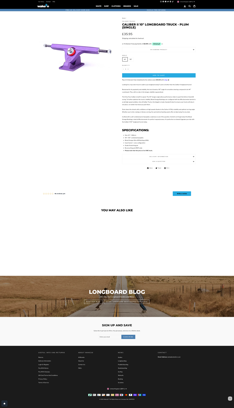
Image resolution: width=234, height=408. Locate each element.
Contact (48, 1)
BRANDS (127, 6)
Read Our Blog (93, 302)
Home (123, 18)
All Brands (81, 357)
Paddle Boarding (123, 364)
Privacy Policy (42, 379)
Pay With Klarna (43, 368)
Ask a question (158, 161)
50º (131, 59)
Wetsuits (120, 375)
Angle (124, 55)
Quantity (126, 65)
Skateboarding (122, 368)
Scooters (121, 382)
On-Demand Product (158, 49)
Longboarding (122, 361)
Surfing (120, 372)
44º (125, 59)
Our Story (41, 1)
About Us (81, 361)
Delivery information (159, 156)
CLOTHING (116, 6)
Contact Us (81, 364)
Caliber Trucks (128, 21)
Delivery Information (44, 361)
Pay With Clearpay (44, 372)
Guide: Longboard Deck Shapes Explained (126, 302)
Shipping (125, 38)
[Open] (4, 403)
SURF (106, 6)
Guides (120, 357)
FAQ (54, 1)
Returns (40, 357)
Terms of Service (43, 382)
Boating (120, 379)
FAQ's (80, 368)
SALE (136, 6)
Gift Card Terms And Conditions (48, 375)
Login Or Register (43, 364)
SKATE (98, 6)
